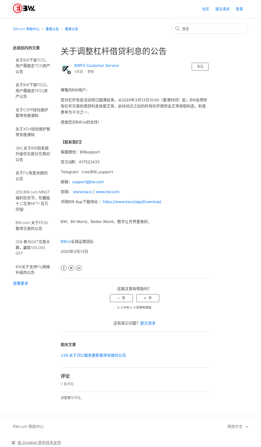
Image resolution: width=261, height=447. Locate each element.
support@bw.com (88, 181)
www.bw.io (83, 191)
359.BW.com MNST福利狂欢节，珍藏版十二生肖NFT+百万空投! (33, 201)
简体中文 (235, 426)
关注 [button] (200, 66)
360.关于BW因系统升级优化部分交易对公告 (33, 154)
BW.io (66, 241)
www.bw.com (108, 191)
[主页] (24, 11)
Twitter (71, 268)
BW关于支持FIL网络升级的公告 (33, 269)
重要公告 (52, 29)
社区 (205, 9)
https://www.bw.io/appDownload (132, 201)
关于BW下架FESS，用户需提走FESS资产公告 (33, 90)
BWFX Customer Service (96, 65)
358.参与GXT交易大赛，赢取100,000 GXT (33, 247)
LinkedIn (78, 268)
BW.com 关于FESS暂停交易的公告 (32, 225)
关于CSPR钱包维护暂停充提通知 (32, 112)
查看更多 (20, 283)
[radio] (121, 298)
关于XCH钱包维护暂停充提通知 (33, 132)
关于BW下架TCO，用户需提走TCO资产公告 (33, 66)
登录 (67, 397)
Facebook (64, 268)
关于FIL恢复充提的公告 (32, 175)
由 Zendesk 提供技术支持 (39, 442)
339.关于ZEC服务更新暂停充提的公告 (93, 355)
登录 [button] (239, 9)
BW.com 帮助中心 (26, 29)
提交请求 (222, 9)
